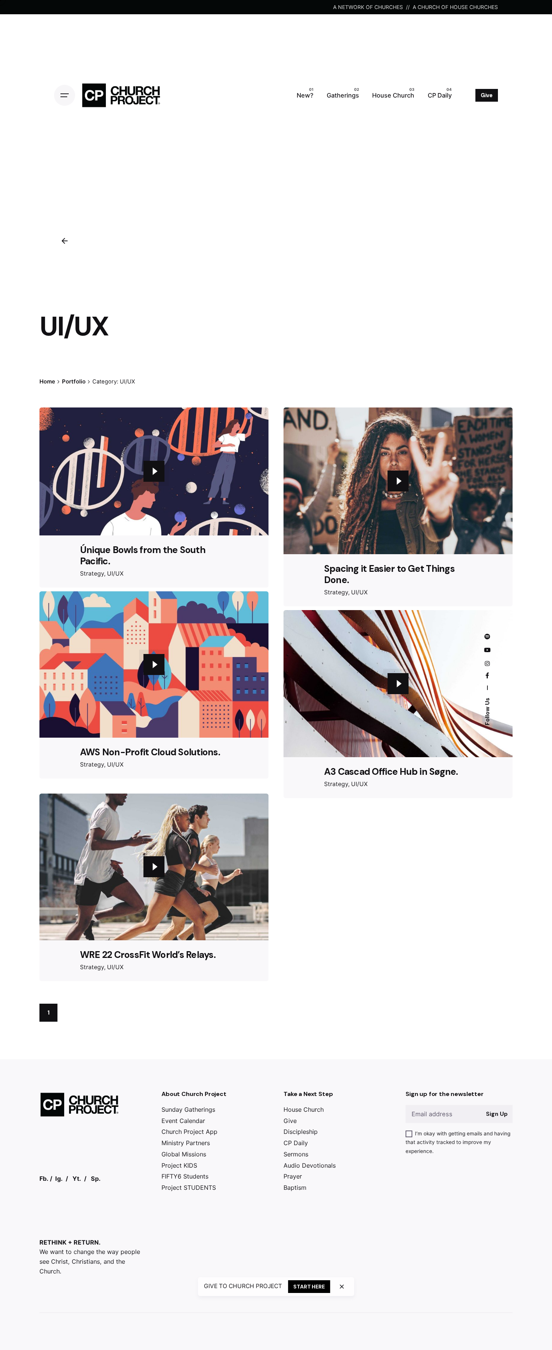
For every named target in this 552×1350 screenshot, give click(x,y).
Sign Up (496, 1125)
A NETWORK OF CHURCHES (368, 7)
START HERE (309, 1286)
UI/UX (115, 573)
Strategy (92, 573)
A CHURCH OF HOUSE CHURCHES (455, 7)
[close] (342, 1287)
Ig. (59, 1190)
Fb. (43, 1190)
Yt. (76, 1190)
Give (487, 95)
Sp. (96, 1190)
